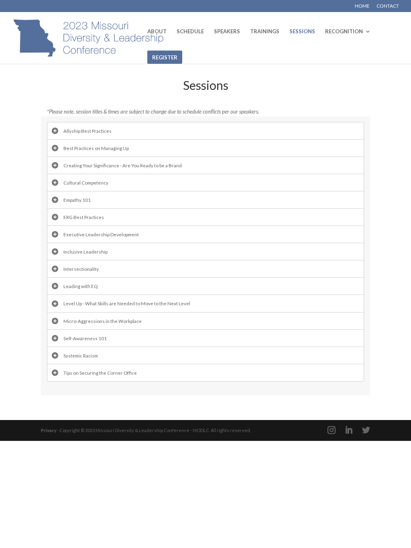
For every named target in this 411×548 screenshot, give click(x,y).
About (157, 31)
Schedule (190, 31)
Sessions (302, 31)
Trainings (264, 31)
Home (362, 6)
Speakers (227, 31)
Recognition (344, 31)
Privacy (49, 430)
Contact (387, 6)
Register (164, 58)
